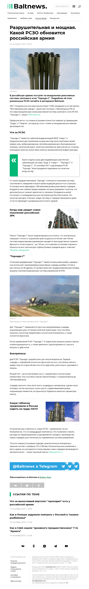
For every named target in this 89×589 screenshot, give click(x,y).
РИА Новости (34, 114)
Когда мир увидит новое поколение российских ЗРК (25, 212)
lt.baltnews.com (50, 567)
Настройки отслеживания (15, 576)
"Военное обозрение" (20, 250)
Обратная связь (15, 581)
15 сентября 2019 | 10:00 (21, 509)
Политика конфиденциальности (18, 562)
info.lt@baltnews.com (39, 581)
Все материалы (62, 6)
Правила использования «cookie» (15, 569)
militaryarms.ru (55, 452)
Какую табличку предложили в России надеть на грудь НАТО (24, 406)
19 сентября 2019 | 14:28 (21, 535)
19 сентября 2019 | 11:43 (21, 522)
